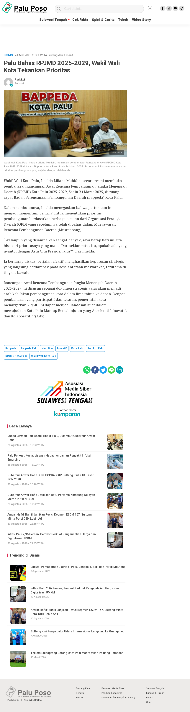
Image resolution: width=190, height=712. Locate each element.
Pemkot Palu (95, 348)
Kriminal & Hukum (155, 693)
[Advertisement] (95, 38)
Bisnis (149, 697)
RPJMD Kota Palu (16, 356)
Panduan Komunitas (111, 693)
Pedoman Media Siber (112, 688)
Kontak (79, 697)
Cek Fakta (80, 19)
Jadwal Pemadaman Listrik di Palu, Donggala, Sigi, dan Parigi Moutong (78, 567)
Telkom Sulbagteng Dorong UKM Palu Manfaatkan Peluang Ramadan (77, 653)
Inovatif (62, 348)
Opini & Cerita (103, 19)
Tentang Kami (83, 688)
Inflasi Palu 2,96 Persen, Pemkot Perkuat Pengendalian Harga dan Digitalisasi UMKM (75, 590)
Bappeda (10, 348)
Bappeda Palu (29, 348)
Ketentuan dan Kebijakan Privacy (118, 697)
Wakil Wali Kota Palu (43, 356)
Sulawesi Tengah (53, 19)
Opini (149, 702)
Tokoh (123, 19)
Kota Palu (77, 348)
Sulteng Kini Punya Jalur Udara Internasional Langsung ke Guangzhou (78, 631)
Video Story (141, 19)
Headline (47, 348)
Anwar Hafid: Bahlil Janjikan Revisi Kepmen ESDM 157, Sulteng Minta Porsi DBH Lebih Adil (77, 612)
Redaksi (20, 80)
